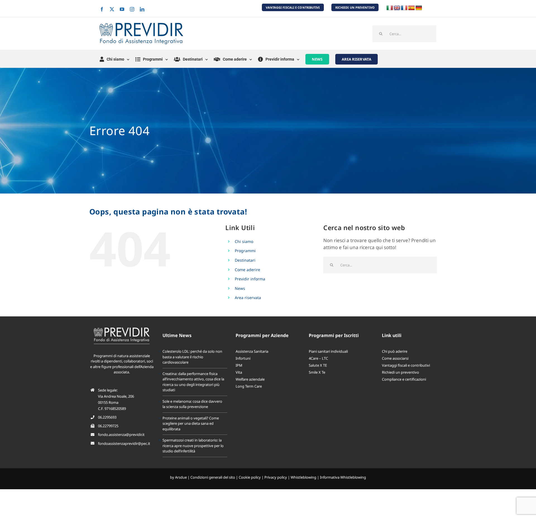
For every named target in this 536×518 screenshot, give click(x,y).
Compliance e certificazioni (404, 379)
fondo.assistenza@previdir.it (121, 434)
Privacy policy (275, 477)
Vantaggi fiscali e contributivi (406, 365)
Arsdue (181, 477)
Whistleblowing (303, 477)
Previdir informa (250, 278)
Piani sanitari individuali (328, 351)
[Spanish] (411, 8)
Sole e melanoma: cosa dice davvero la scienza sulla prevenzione (192, 404)
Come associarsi (395, 358)
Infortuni (243, 358)
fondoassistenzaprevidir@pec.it (124, 443)
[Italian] (389, 8)
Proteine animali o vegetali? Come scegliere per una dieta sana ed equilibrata (190, 423)
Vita (239, 372)
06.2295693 (107, 417)
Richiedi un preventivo (400, 372)
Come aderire (247, 269)
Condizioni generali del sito (212, 477)
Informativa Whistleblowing (343, 477)
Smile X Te (317, 372)
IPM (239, 365)
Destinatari (245, 260)
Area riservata (248, 297)
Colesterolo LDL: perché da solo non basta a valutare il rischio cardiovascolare (192, 357)
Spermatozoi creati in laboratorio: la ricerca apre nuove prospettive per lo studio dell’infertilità (193, 445)
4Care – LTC (318, 358)
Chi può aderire (394, 351)
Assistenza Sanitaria (252, 351)
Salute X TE (318, 365)
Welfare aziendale (250, 379)
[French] (404, 8)
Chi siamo (244, 241)
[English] (397, 8)
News (240, 288)
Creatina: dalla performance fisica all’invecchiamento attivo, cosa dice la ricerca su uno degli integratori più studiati (193, 382)
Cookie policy (250, 477)
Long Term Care (249, 386)
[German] (418, 8)
